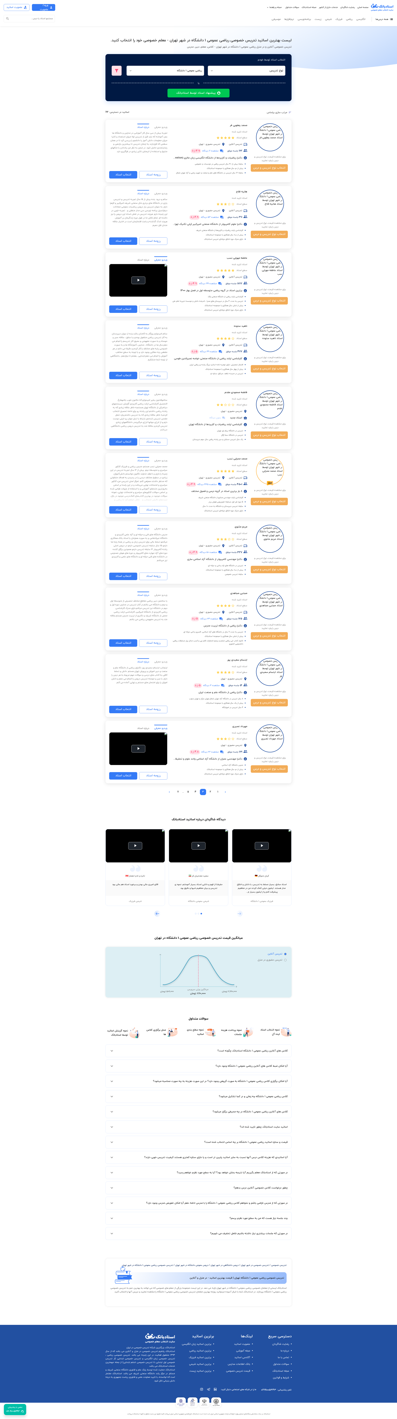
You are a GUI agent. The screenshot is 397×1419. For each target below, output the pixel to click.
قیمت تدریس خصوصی (238, 1371)
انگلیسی (360, 19)
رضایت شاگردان (347, 7)
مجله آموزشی (243, 1351)
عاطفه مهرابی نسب (237, 258)
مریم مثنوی (241, 527)
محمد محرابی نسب (237, 458)
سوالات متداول (292, 7)
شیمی (328, 19)
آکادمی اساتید (242, 1357)
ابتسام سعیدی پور (237, 660)
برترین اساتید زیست (200, 1371)
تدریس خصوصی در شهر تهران (255, 1265)
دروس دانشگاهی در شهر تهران (225, 1265)
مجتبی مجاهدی (238, 593)
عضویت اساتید (242, 1344)
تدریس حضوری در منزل (270, 960)
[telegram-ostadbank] (208, 1391)
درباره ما (285, 1351)
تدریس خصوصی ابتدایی (128, 1358)
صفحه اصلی (362, 7)
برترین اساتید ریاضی (200, 1351)
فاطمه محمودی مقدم (236, 392)
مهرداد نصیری (239, 726)
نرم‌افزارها (289, 19)
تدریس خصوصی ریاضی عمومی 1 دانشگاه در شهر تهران (147, 1265)
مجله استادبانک (309, 7)
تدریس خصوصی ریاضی (118, 1355)
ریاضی (349, 19)
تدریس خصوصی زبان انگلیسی (159, 1358)
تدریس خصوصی (279, 1265)
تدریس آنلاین (275, 954)
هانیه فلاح (241, 191)
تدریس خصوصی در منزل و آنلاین (141, 1351)
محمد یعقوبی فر (238, 125)
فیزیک (338, 19)
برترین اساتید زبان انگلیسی (196, 1344)
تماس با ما (283, 1357)
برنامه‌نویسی (304, 19)
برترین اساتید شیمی (200, 1364)
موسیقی (276, 19)
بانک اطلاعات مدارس (239, 1364)
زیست (318, 19)
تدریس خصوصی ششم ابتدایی (138, 1362)
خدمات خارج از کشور (328, 7)
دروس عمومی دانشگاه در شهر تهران (191, 1265)
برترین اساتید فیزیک (200, 1357)
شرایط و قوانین (281, 1377)
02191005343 (268, 1390)
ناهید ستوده (240, 326)
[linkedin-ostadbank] (215, 1391)
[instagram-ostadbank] (201, 1391)
